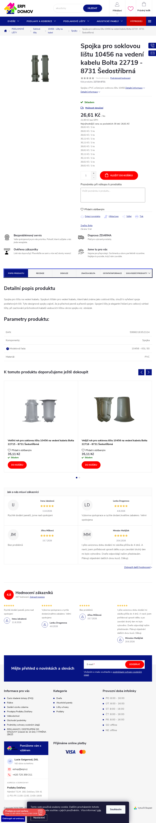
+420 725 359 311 (22, 774)
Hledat (92, 8)
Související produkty (136, 273)
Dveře (59, 698)
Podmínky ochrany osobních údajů (23, 724)
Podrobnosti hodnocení (120, 78)
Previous (141, 372)
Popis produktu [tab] (16, 273)
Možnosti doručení (94, 107)
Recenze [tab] (40, 273)
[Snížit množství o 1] (93, 178)
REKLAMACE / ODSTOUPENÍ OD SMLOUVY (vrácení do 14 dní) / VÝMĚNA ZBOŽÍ (26, 732)
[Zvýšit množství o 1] (93, 173)
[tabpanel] (41, 426)
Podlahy (60, 711)
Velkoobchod (13, 716)
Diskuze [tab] (64, 273)
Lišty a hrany (62, 707)
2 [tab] (79, 477)
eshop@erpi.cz (20, 769)
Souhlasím (116, 809)
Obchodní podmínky (16, 720)
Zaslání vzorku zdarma (17, 707)
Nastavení (39, 817)
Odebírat (134, 664)
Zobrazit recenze (37, 597)
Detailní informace (133, 87)
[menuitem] (13, 21)
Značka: (86, 225)
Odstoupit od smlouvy (13, 818)
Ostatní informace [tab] (112, 273)
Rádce (10, 702)
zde (99, 810)
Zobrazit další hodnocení (137, 567)
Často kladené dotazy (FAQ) (20, 698)
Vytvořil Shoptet (145, 808)
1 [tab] (76, 477)
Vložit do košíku (121, 175)
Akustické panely (64, 703)
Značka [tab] (88, 273)
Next (149, 372)
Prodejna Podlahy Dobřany (19, 711)
